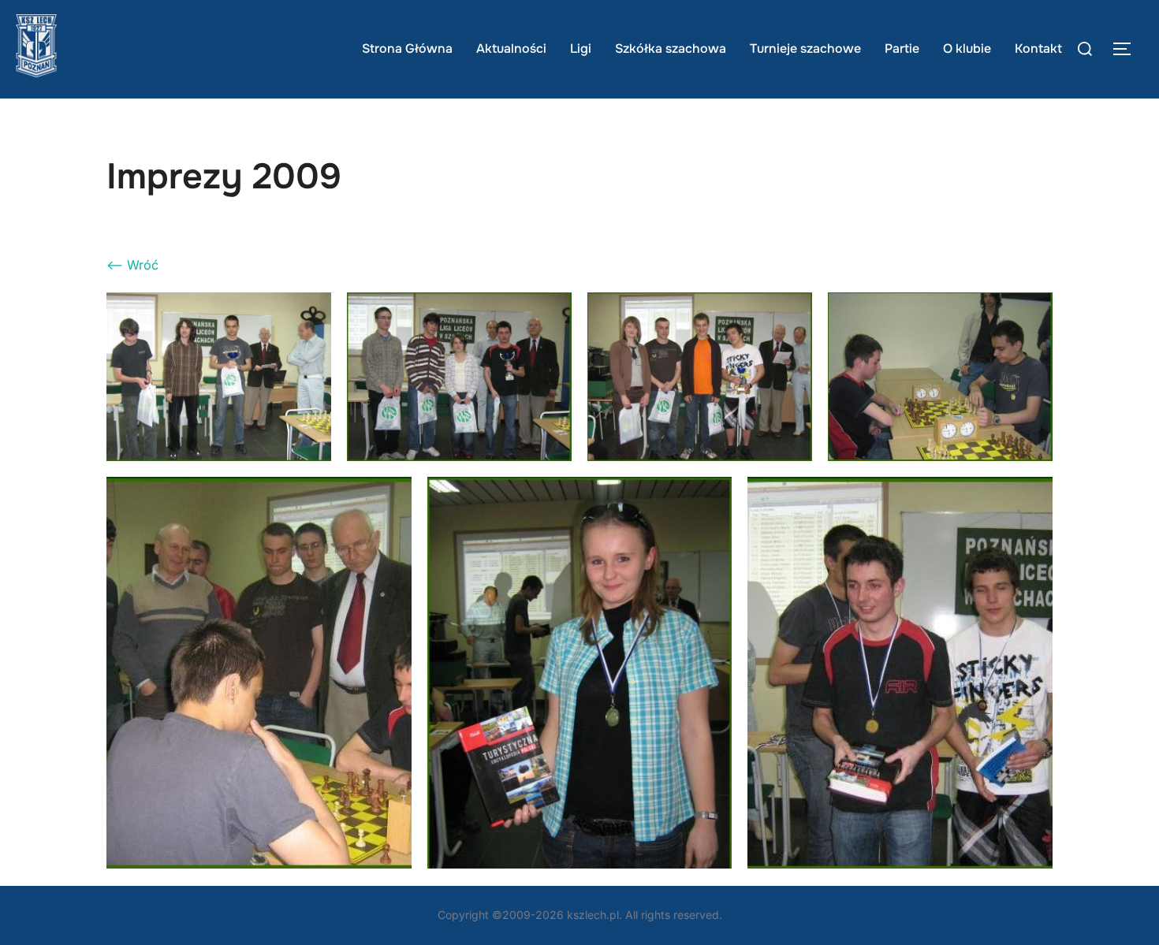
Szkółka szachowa (670, 48)
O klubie (967, 48)
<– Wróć (132, 265)
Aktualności (511, 48)
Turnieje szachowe (805, 48)
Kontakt (1038, 48)
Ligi (580, 48)
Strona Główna (407, 48)
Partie (902, 48)
